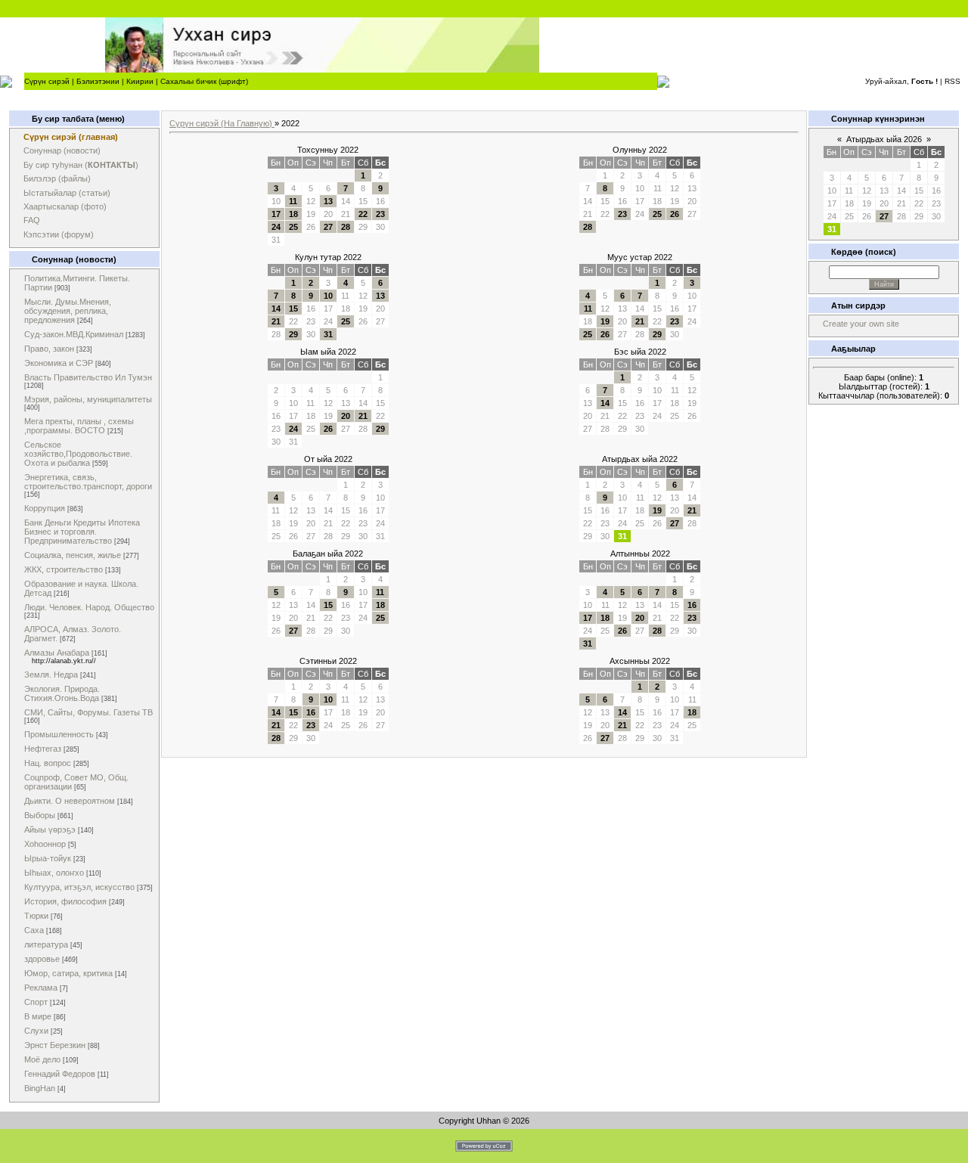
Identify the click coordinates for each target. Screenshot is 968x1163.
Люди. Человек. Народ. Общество (89, 607)
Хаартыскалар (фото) (65, 206)
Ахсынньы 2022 (640, 660)
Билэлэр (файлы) (57, 178)
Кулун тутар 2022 (328, 257)
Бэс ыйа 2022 (640, 351)
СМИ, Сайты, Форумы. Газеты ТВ (88, 712)
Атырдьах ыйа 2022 (640, 459)
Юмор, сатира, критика (68, 973)
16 (692, 604)
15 (293, 308)
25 (293, 226)
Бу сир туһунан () (80, 164)
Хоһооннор (45, 843)
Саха (34, 930)
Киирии (140, 81)
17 (276, 214)
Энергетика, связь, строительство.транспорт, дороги (88, 482)
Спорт (36, 1001)
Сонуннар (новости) (62, 150)
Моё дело (42, 1059)
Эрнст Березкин (54, 1045)
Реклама (40, 987)
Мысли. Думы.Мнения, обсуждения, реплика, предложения (67, 310)
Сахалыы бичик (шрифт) (204, 81)
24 (276, 226)
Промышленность (59, 734)
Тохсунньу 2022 (327, 149)
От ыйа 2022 (328, 459)
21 (276, 321)
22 (363, 214)
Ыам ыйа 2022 (328, 351)
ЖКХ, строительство (63, 569)
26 (674, 214)
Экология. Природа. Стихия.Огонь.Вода (62, 693)
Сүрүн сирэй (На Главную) (222, 123)
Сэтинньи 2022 (328, 660)
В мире (37, 1016)
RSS (952, 81)
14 (276, 308)
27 (328, 226)
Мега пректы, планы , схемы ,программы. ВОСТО (79, 426)
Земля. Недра (51, 674)
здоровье (42, 958)
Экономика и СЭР (58, 363)
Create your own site (861, 323)
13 (328, 201)
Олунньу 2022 (640, 149)
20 (345, 415)
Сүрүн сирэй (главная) (70, 136)
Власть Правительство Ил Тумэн (88, 377)
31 (328, 334)
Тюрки (36, 915)
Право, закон (49, 348)
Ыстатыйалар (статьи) (66, 192)
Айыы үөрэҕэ (50, 829)
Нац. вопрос (47, 763)
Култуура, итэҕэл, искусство (79, 887)
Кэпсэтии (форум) (58, 234)
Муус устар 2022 (639, 257)
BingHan (39, 1088)
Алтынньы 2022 (640, 553)
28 (345, 226)
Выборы (39, 815)
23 (380, 214)
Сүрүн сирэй (47, 81)
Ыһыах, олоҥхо (54, 872)
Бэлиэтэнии (97, 81)
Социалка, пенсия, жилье (72, 555)
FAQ (31, 220)
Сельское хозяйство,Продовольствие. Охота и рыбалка (78, 453)
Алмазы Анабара (56, 652)
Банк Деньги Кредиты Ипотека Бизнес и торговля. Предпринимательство (82, 531)
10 (328, 295)
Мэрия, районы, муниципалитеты (88, 399)
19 (605, 321)
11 (293, 201)
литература (46, 944)
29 (293, 334)
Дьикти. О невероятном (69, 800)
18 (293, 214)
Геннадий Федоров (59, 1073)
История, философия (65, 901)
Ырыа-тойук (47, 858)
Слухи (36, 1030)
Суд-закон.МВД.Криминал (73, 334)
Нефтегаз (42, 748)
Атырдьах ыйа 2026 (884, 139)
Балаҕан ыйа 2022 (328, 553)
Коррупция (44, 508)
